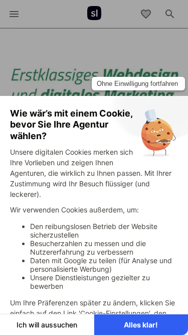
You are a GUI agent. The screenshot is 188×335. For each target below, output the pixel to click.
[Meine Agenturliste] (146, 14)
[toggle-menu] (14, 14)
